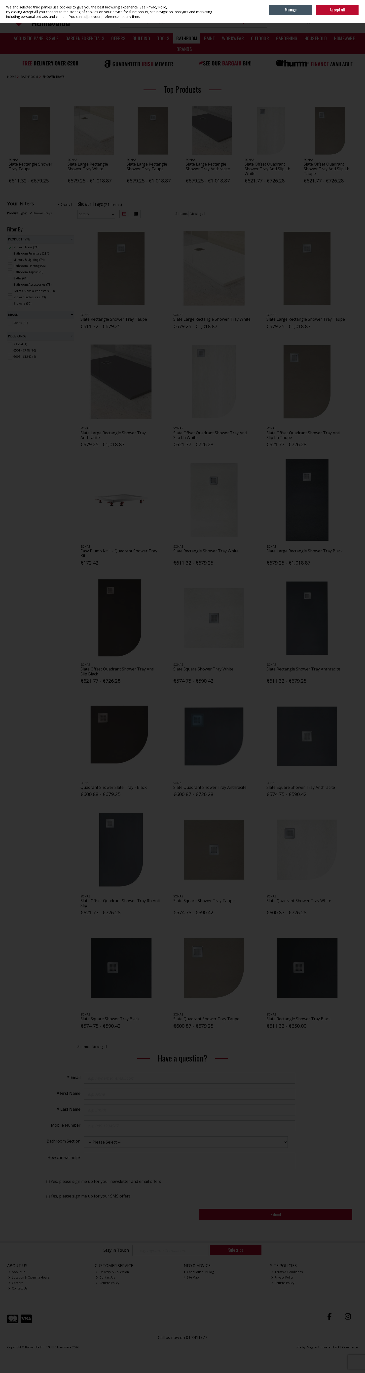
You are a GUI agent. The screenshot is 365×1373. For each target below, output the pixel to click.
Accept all (337, 10)
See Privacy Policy (153, 7)
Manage (290, 10)
